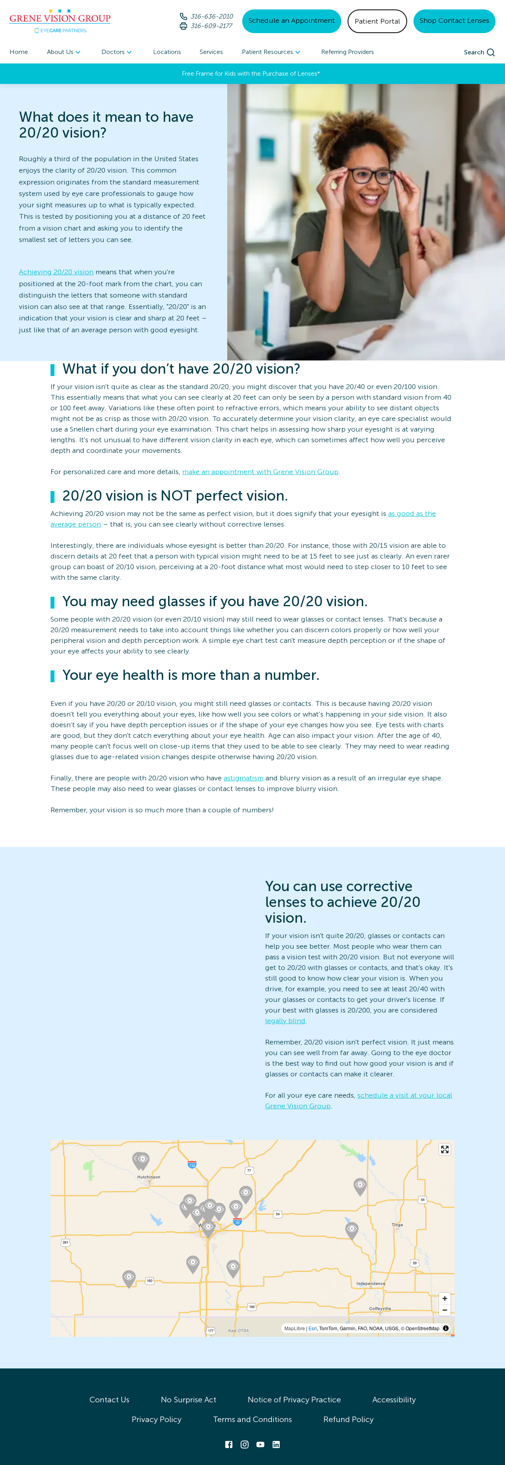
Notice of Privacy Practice (294, 1399)
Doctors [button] (113, 52)
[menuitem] (65, 52)
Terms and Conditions (252, 1419)
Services (211, 52)
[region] (252, 1238)
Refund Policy (349, 1419)
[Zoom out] (445, 1310)
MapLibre (294, 1328)
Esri (313, 1328)
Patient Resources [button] (267, 52)
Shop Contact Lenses (454, 20)
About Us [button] (60, 52)
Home (18, 52)
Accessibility (394, 1399)
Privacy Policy (156, 1419)
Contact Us (109, 1399)
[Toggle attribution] (446, 1328)
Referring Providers (347, 52)
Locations (167, 52)
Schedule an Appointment (292, 20)
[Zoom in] (445, 1298)
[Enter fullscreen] (445, 1149)
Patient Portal (377, 21)
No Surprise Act (188, 1399)
